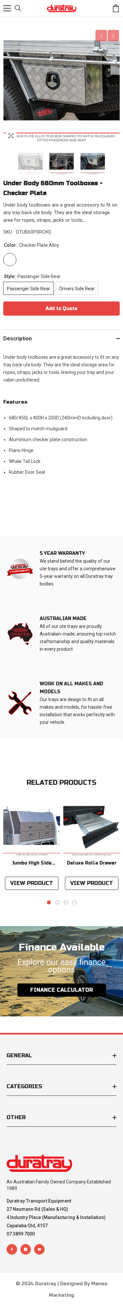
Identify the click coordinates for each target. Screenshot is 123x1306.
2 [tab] (57, 902)
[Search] (18, 8)
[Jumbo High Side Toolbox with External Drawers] (31, 827)
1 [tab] (49, 902)
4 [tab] (74, 902)
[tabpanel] (32, 846)
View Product (31, 883)
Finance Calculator (61, 990)
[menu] (7, 8)
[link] (61, 568)
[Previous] (101, 36)
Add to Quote (61, 308)
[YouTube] (39, 1249)
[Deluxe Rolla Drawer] (91, 827)
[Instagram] (25, 1249)
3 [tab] (66, 902)
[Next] (113, 36)
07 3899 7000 (21, 1233)
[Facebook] (12, 1249)
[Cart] (116, 8)
